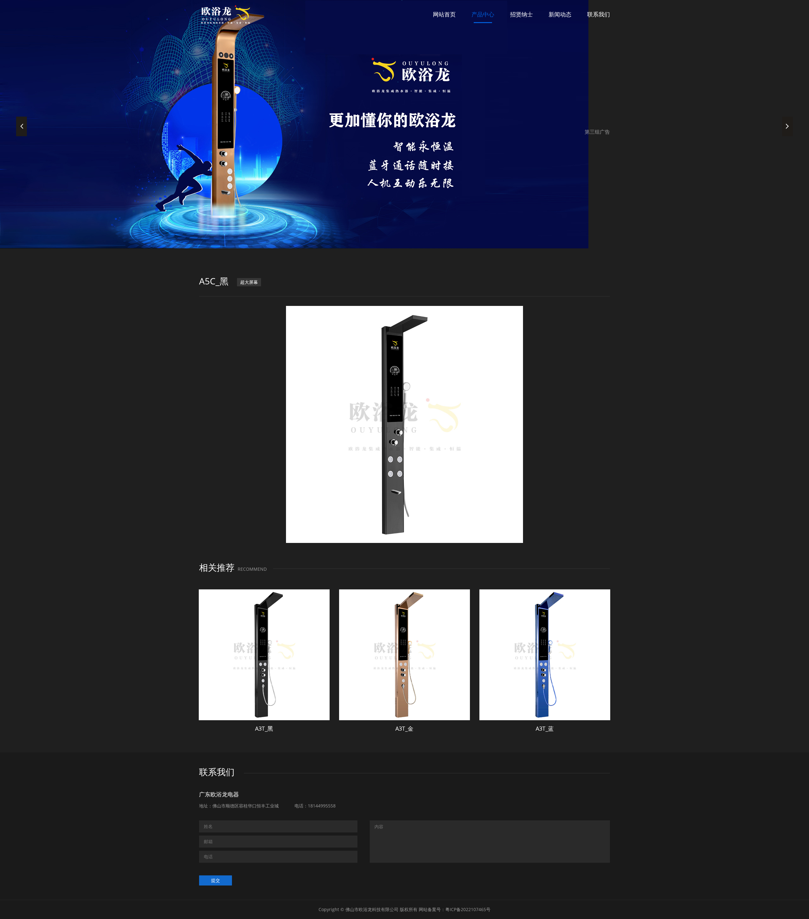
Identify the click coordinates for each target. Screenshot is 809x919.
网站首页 (444, 14)
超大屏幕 (249, 282)
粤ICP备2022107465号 (467, 909)
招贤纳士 (521, 14)
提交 (215, 880)
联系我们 (598, 14)
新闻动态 (560, 14)
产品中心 (482, 14)
